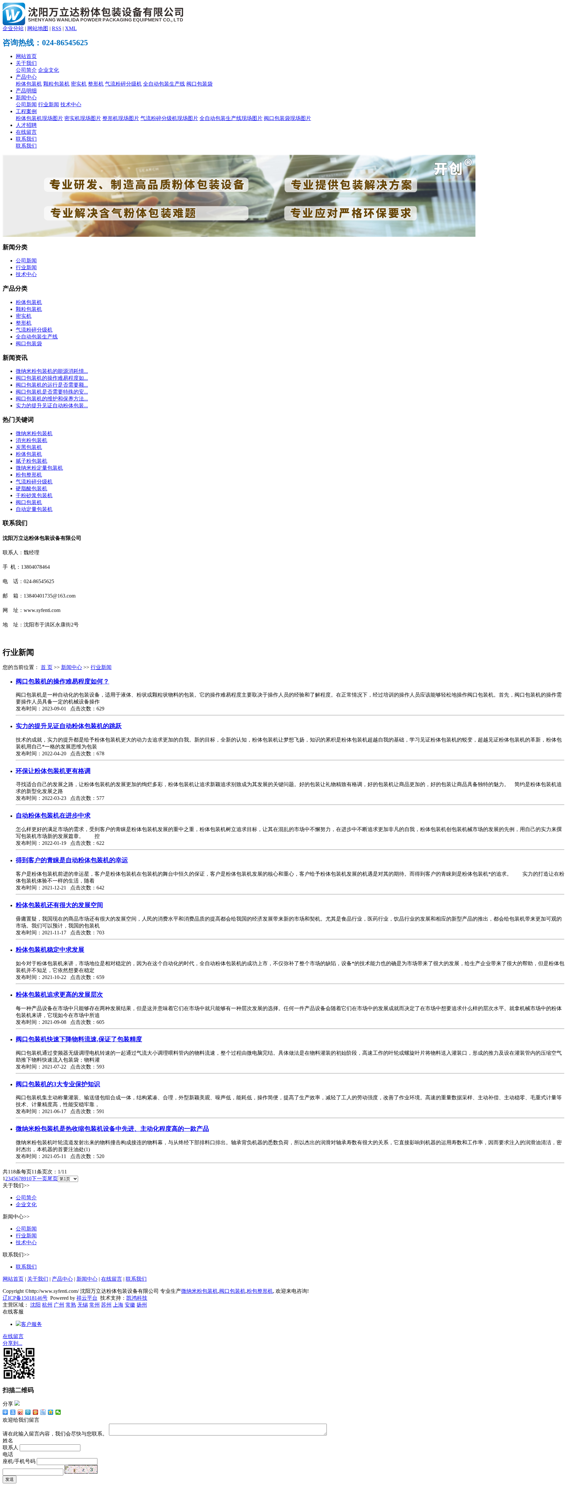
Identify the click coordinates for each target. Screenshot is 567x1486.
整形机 (96, 84)
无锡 (82, 1305)
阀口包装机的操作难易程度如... (52, 378)
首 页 (46, 667)
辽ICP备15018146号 (25, 1298)
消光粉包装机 (31, 440)
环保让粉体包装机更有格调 (53, 770)
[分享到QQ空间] (50, 1412)
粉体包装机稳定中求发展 (50, 949)
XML (71, 28)
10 (29, 1178)
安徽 (130, 1305)
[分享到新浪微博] (20, 1412)
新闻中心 (26, 97)
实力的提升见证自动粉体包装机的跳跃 (69, 726)
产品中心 (26, 77)
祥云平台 (86, 1298)
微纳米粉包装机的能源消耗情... (52, 371)
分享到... (12, 1343)
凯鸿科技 (136, 1298)
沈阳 (35, 1305)
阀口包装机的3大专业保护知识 (58, 1084)
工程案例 (26, 111)
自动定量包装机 (34, 509)
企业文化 (48, 70)
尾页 (52, 1178)
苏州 (106, 1305)
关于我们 (26, 63)
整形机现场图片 (120, 118)
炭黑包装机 (29, 447)
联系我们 (26, 139)
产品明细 (26, 90)
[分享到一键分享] (13, 1412)
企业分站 (13, 28)
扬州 (141, 1305)
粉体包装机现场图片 (39, 118)
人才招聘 (26, 125)
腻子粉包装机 (31, 461)
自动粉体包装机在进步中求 (53, 815)
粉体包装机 (29, 84)
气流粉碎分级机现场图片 (169, 118)
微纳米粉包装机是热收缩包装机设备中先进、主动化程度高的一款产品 (112, 1128)
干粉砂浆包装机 (34, 495)
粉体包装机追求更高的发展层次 (59, 994)
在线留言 (26, 132)
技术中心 (70, 104)
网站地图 (37, 28)
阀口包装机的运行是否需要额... (52, 385)
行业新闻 (48, 104)
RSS (56, 28)
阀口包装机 (29, 502)
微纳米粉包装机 (34, 433)
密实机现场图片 (82, 118)
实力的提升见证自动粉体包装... (52, 405)
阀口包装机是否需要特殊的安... (52, 392)
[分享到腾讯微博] (28, 1412)
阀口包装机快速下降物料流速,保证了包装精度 (79, 1039)
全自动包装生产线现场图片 (231, 118)
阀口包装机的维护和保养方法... (52, 398)
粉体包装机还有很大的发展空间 (59, 905)
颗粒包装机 (56, 84)
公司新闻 (26, 104)
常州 (94, 1305)
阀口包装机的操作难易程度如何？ (62, 681)
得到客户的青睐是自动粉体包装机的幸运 (72, 860)
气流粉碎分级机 (123, 84)
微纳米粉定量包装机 (39, 468)
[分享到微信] (58, 1412)
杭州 (47, 1305)
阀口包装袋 (199, 84)
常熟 (71, 1305)
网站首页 (26, 56)
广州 (59, 1305)
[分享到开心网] (35, 1412)
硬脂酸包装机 (31, 488)
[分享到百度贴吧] (43, 1412)
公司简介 (26, 70)
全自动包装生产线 (164, 84)
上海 (118, 1305)
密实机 (79, 84)
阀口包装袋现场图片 (287, 118)
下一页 (39, 1178)
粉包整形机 (29, 475)
